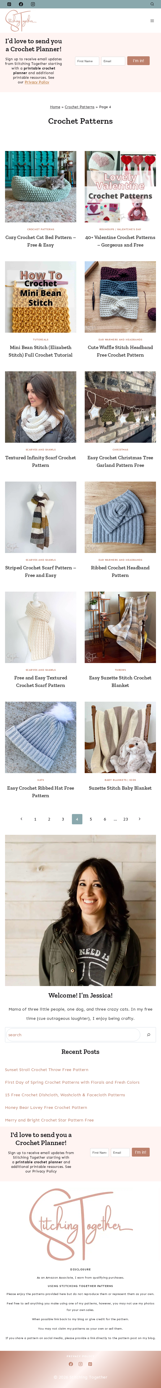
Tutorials (40, 339)
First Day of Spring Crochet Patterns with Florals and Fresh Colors (72, 1082)
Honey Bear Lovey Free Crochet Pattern (46, 1107)
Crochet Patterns (79, 107)
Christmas (120, 449)
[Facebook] (21, 4)
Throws (120, 669)
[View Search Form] (152, 4)
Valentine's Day (129, 229)
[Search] (148, 1034)
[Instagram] (33, 4)
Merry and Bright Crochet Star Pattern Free (49, 1120)
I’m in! (138, 60)
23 (125, 819)
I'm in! (140, 1152)
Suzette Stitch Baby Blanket (120, 788)
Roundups (106, 229)
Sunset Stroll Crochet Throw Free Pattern (46, 1069)
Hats (40, 780)
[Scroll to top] (150, 1371)
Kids (132, 780)
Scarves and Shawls (41, 449)
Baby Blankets (116, 780)
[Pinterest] (9, 4)
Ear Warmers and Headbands (120, 339)
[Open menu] (152, 20)
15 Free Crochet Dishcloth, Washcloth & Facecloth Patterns (65, 1094)
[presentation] (40, 186)
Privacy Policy (37, 82)
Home (55, 107)
